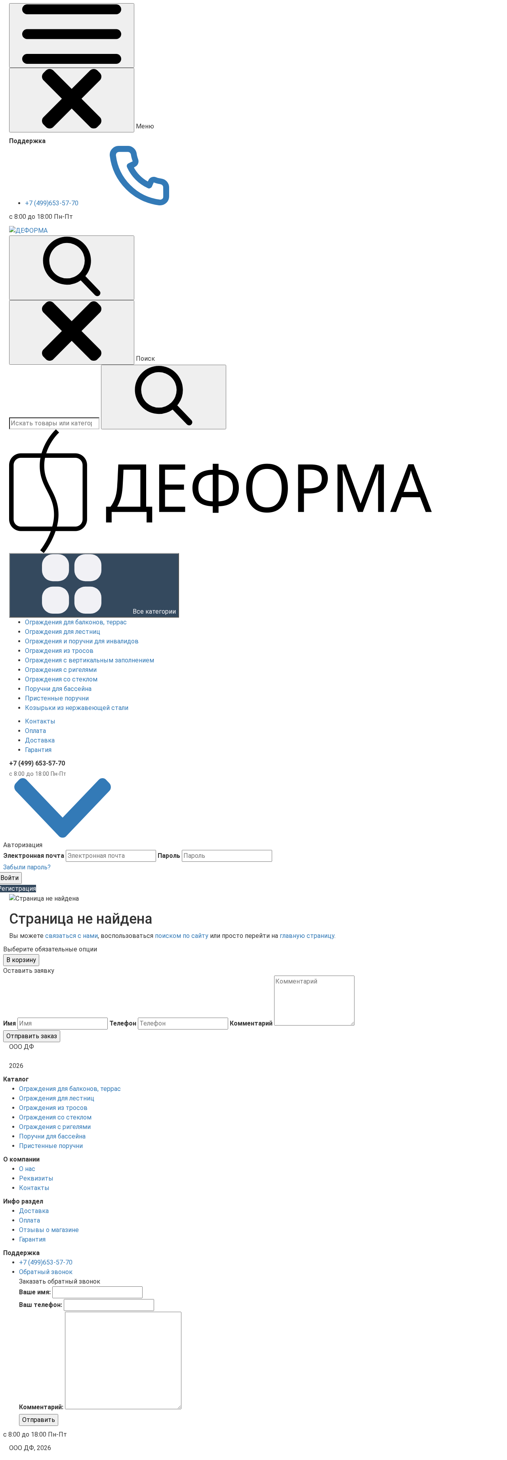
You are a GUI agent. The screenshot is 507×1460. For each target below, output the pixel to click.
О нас (27, 1169)
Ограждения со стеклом (55, 1117)
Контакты (40, 721)
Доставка (40, 740)
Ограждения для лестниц (56, 1098)
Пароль (169, 855)
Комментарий (251, 1023)
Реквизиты (36, 1178)
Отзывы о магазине (49, 1230)
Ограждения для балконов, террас (70, 1089)
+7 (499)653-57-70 (52, 203)
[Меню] (71, 35)
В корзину (21, 960)
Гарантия (38, 750)
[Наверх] (62, 835)
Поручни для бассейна (52, 1136)
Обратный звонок (45, 1272)
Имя (9, 1023)
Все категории (153, 611)
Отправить (38, 1420)
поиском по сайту (181, 936)
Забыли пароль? (27, 867)
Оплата (35, 731)
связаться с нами (71, 936)
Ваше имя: (35, 1292)
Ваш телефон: (40, 1305)
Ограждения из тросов (53, 1108)
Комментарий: (41, 1407)
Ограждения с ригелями (55, 1127)
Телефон (122, 1023)
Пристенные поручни (51, 1146)
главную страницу (307, 936)
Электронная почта (33, 855)
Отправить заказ (31, 1036)
